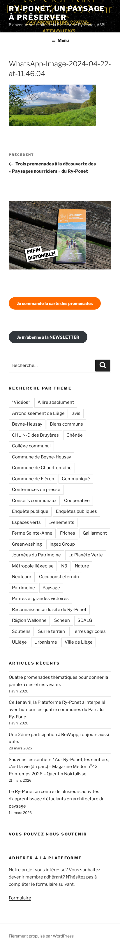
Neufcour (21, 576)
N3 (64, 566)
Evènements (61, 522)
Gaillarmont (95, 533)
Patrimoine (23, 587)
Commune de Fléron (33, 478)
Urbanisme (45, 642)
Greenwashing (27, 544)
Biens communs (66, 424)
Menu (63, 40)
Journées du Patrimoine (36, 555)
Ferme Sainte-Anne (32, 533)
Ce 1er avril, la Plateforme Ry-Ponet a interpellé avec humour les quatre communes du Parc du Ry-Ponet (57, 709)
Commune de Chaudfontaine (42, 467)
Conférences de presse (36, 489)
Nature (82, 566)
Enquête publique (30, 511)
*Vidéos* (21, 402)
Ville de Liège (79, 642)
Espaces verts (26, 522)
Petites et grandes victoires (40, 598)
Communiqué (76, 478)
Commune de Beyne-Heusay (41, 457)
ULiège (19, 642)
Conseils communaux (34, 500)
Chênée (74, 435)
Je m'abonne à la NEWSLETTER (48, 337)
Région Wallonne (29, 620)
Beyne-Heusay (27, 424)
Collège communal (31, 446)
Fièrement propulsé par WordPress (41, 935)
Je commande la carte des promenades (55, 303)
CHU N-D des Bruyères (35, 435)
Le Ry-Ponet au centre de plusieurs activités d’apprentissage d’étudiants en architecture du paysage (57, 799)
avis (76, 413)
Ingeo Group (62, 544)
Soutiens (21, 631)
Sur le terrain (51, 631)
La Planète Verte (85, 555)
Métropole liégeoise (33, 566)
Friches (67, 533)
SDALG (84, 620)
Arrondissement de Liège (38, 413)
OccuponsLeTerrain (59, 576)
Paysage (51, 587)
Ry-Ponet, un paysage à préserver (57, 13)
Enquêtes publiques (76, 511)
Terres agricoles (89, 631)
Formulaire (20, 898)
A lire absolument (56, 402)
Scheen (62, 620)
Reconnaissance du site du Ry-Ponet (49, 609)
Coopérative (77, 500)
